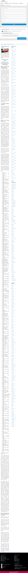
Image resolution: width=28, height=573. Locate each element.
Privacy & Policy (4, 558)
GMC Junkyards (13, 206)
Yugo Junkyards (13, 280)
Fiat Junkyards (13, 202)
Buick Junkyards (13, 188)
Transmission (6, 3)
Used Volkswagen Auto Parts (13, 173)
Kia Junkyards (13, 221)
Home (2, 44)
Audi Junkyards (13, 185)
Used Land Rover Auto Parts (13, 111)
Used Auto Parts (15, 3)
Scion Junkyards (13, 262)
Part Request (21, 3)
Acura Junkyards (13, 184)
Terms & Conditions (4, 557)
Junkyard (2, 5)
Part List (16, 558)
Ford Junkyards (13, 203)
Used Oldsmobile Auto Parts (12, 138)
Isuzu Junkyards (13, 216)
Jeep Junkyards (13, 220)
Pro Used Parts (17, 564)
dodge (5, 44)
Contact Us (3, 556)
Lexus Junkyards (13, 228)
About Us (16, 557)
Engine (2, 3)
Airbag (11, 3)
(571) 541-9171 (8, 5)
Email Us (4, 567)
